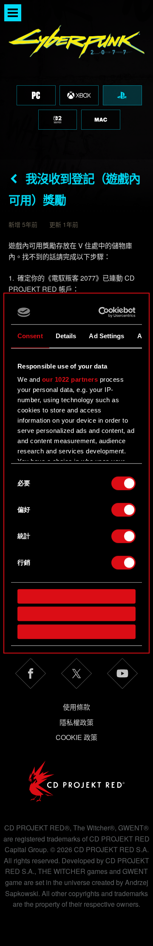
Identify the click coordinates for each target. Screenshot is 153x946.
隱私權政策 (77, 722)
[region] (76, 80)
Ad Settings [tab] (106, 336)
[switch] (123, 510)
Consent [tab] (30, 336)
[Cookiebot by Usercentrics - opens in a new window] (103, 312)
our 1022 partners (70, 379)
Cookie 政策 (76, 737)
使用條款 (76, 707)
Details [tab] (66, 336)
